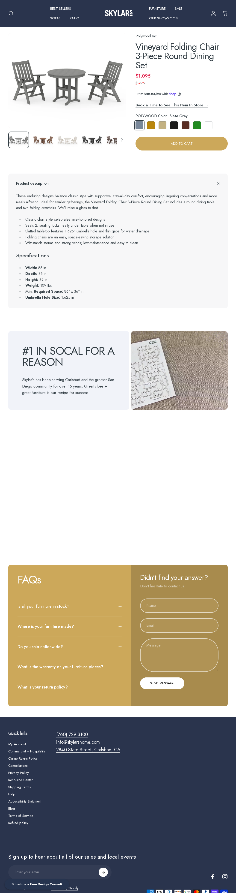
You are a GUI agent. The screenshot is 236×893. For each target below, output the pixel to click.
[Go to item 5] (116, 140)
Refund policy (18, 823)
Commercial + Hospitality (26, 751)
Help (11, 794)
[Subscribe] (103, 872)
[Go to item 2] (43, 140)
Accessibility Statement (24, 801)
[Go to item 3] (67, 140)
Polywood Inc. (147, 36)
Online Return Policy (23, 758)
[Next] (115, 87)
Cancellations (18, 766)
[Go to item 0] (18, 140)
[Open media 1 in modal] (67, 80)
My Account (17, 744)
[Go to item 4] (92, 140)
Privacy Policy (18, 773)
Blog (11, 808)
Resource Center (20, 780)
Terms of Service (20, 816)
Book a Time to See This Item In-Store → (172, 105)
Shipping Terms (19, 787)
